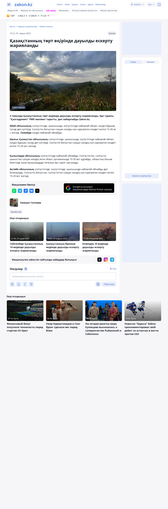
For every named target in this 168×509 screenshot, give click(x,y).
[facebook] (25, 190)
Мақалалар (100, 4)
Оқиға (83, 4)
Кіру (114, 268)
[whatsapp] (14, 190)
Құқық (90, 4)
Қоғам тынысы (46, 26)
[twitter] (37, 190)
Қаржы (75, 4)
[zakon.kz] (23, 4)
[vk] (31, 190)
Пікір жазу (109, 284)
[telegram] (20, 190)
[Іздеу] (159, 4)
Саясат (60, 4)
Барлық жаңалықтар (27, 26)
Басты (12, 26)
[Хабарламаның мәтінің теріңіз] (63, 276)
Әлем (67, 4)
